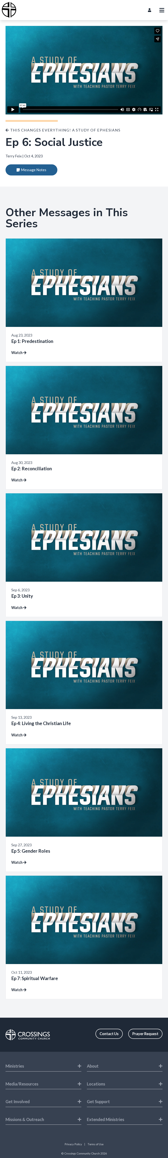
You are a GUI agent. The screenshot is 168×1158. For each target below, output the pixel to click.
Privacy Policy (73, 1144)
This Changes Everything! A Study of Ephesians (64, 130)
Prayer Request (145, 1033)
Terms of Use (95, 1144)
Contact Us (109, 1033)
